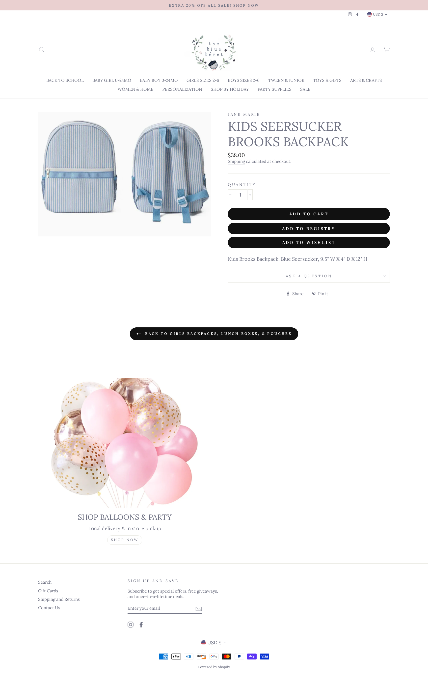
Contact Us (49, 607)
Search (45, 582)
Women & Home (136, 89)
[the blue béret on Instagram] (131, 624)
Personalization (182, 89)
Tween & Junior (286, 80)
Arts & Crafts (366, 80)
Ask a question (309, 276)
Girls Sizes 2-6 (203, 80)
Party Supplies (275, 89)
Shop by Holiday (230, 89)
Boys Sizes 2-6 (244, 80)
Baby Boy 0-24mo (159, 80)
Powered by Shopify (214, 667)
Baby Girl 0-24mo (111, 80)
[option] (214, 5)
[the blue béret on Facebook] (141, 624)
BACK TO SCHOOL (65, 80)
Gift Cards (48, 591)
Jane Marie (244, 114)
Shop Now (125, 540)
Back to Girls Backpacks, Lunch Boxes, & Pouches (217, 333)
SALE (305, 89)
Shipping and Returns (59, 599)
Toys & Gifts (327, 80)
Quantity (242, 184)
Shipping (236, 161)
